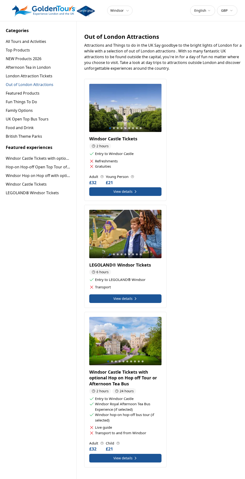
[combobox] (202, 11)
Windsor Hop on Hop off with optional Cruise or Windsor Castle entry (38, 175)
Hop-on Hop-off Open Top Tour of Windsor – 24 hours (38, 167)
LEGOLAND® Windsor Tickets (32, 192)
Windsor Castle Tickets (26, 184)
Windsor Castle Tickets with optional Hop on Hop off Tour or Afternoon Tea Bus (38, 158)
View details (123, 191)
